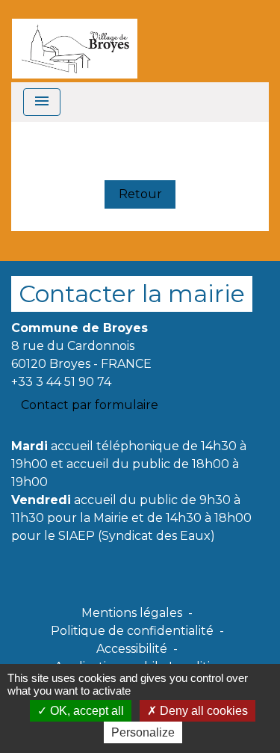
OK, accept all (85, 710)
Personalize (143, 732)
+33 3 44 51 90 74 (61, 382)
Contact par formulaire (89, 405)
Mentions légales (131, 613)
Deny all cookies (202, 710)
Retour (140, 194)
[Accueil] (74, 41)
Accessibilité (131, 649)
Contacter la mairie (132, 293)
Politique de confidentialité (132, 631)
